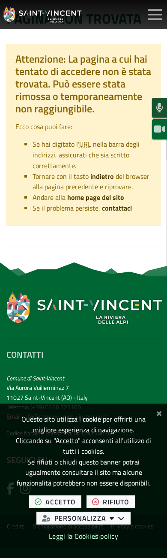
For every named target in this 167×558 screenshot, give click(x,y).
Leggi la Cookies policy (84, 536)
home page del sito (95, 197)
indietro (102, 176)
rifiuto (119, 501)
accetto (63, 501)
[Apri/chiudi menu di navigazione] (155, 14)
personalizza (92, 518)
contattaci (117, 208)
